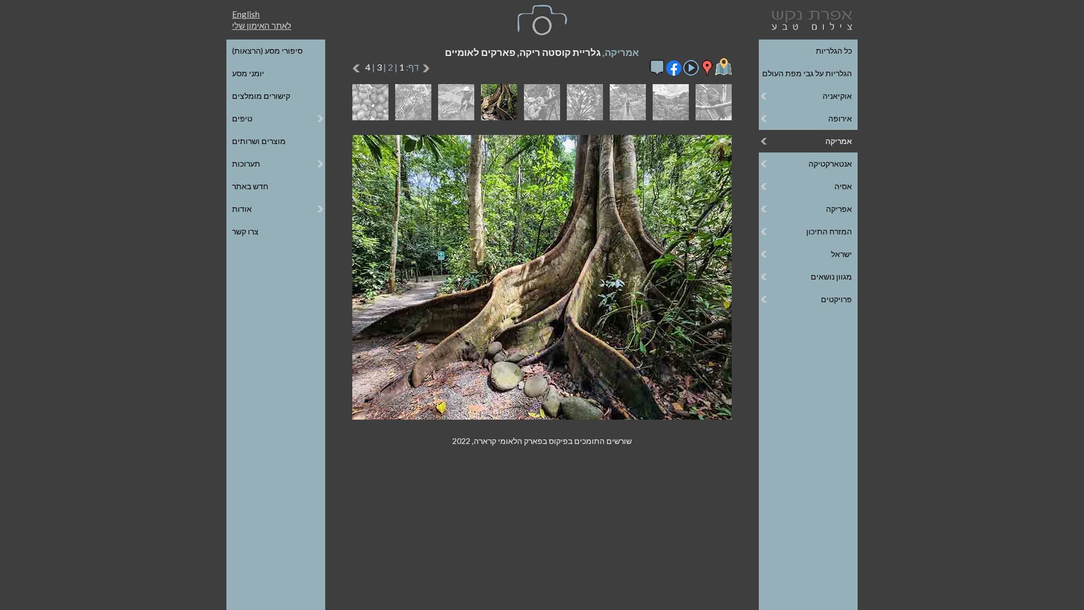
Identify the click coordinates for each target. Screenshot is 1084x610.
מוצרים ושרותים (259, 141)
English (246, 14)
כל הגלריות (834, 50)
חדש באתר (250, 186)
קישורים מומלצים (261, 96)
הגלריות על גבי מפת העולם (807, 73)
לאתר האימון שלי (261, 25)
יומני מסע (248, 73)
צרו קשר (245, 231)
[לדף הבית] (809, 19)
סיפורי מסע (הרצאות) (267, 50)
